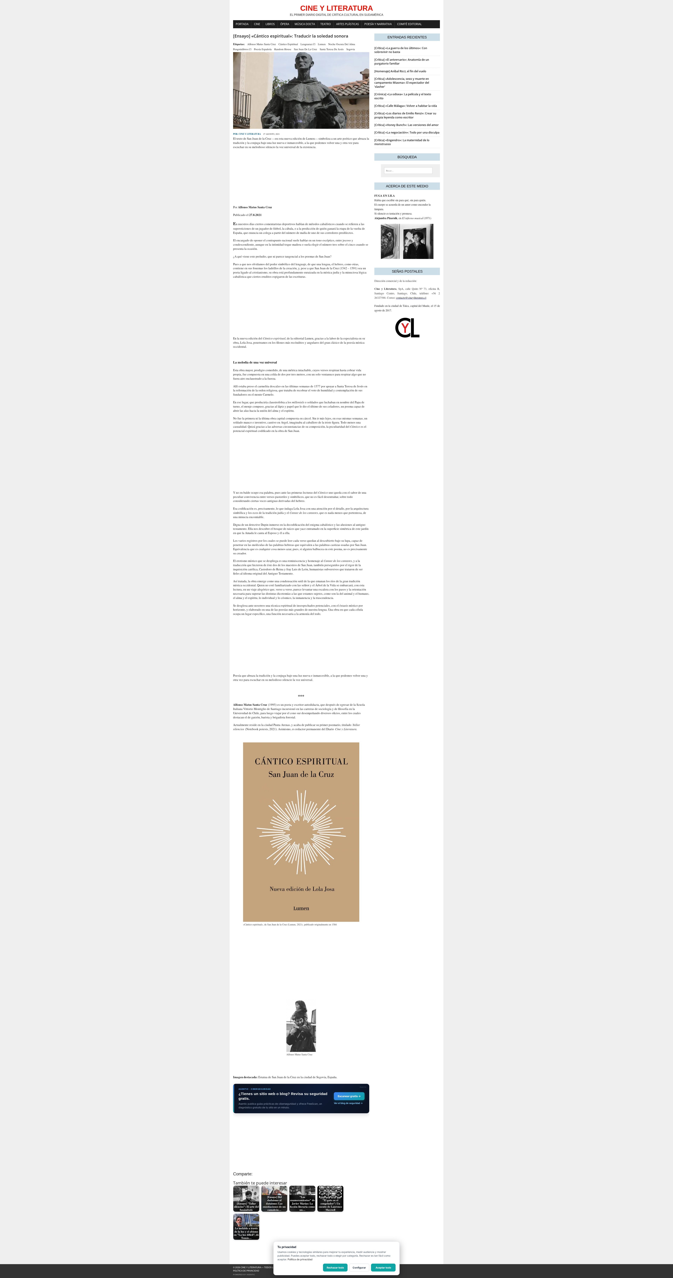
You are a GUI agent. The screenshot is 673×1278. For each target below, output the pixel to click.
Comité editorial (409, 24)
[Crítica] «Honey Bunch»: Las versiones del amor (406, 125)
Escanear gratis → (349, 1096)
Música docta (305, 24)
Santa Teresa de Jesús (332, 49)
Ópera (284, 24)
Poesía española (263, 49)
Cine (257, 24)
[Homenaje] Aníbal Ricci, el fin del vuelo (400, 71)
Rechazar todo (335, 1267)
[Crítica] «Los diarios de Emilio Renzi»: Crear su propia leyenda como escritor (405, 115)
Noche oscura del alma (341, 44)
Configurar (359, 1267)
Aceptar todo (383, 1267)
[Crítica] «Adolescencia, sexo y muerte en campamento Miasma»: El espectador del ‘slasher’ (401, 83)
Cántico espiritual (288, 44)
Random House (282, 49)
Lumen (322, 44)
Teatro (325, 24)
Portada (242, 24)
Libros (270, 24)
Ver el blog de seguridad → (348, 1103)
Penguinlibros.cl (242, 49)
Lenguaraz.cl (308, 44)
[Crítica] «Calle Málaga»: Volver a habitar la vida (405, 106)
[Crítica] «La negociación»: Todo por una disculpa (406, 132)
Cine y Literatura (250, 133)
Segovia (350, 49)
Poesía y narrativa (378, 24)
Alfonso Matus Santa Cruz (261, 44)
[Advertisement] (301, 177)
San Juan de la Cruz (305, 49)
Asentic (251, 1275)
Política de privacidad (246, 1271)
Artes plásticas (347, 24)
